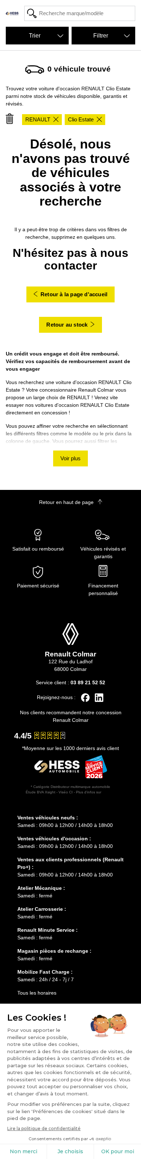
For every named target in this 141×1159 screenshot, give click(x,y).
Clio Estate (81, 119)
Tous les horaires (36, 993)
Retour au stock (66, 325)
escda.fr (109, 792)
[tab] (70, 807)
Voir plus (70, 458)
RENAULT (37, 119)
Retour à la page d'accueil (73, 294)
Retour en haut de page (67, 502)
